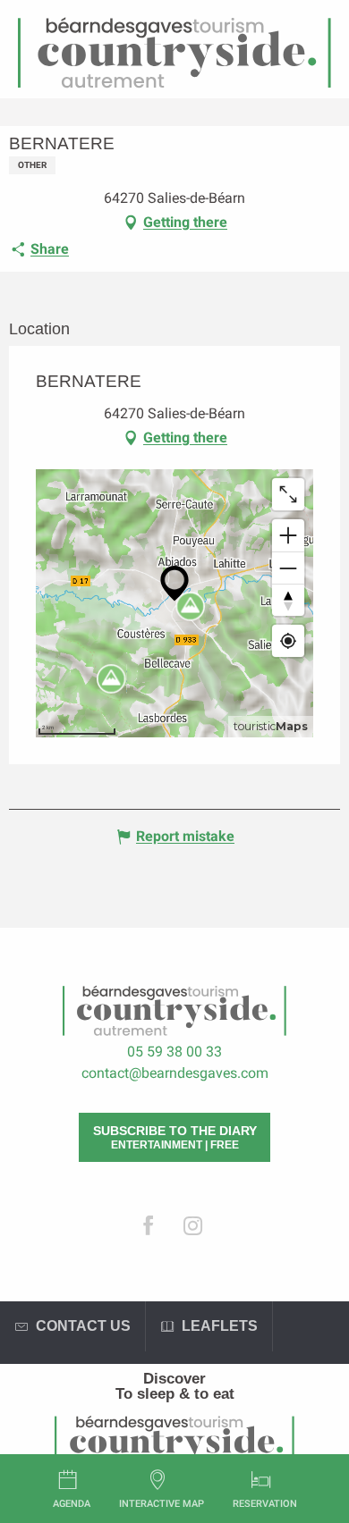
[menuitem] (174, 1378)
